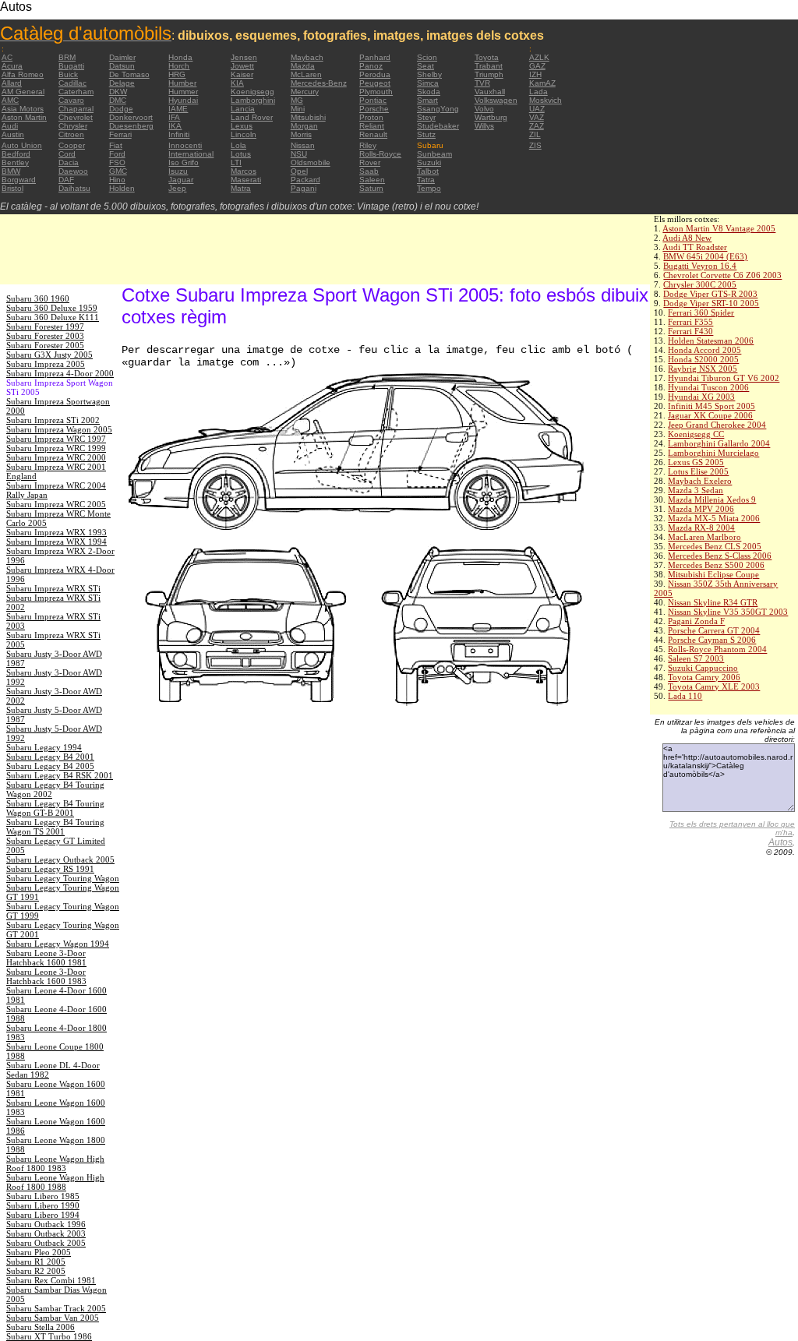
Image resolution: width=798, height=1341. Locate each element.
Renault (373, 134)
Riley (367, 145)
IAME (178, 108)
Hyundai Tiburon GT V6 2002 (723, 378)
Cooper (71, 145)
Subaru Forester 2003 (45, 336)
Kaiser (242, 74)
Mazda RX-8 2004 (701, 527)
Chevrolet (75, 117)
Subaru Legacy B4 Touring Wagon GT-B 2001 (55, 808)
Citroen (71, 134)
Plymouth (376, 91)
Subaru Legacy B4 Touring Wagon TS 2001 (55, 826)
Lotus (241, 154)
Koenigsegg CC (696, 434)
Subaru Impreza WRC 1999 (56, 448)
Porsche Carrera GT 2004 (714, 630)
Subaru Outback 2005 (46, 1242)
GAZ (537, 66)
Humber (182, 83)
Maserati (246, 179)
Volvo (484, 108)
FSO (117, 162)
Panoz (371, 66)
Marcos (243, 171)
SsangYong (438, 108)
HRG (176, 74)
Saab (369, 171)
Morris (301, 134)
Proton (371, 117)
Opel (299, 171)
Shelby (429, 74)
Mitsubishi (308, 117)
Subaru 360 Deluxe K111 (52, 317)
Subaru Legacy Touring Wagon (62, 878)
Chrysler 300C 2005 (699, 284)
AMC (10, 100)
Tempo (429, 188)
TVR (482, 83)
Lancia (243, 108)
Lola (238, 145)
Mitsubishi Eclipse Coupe (713, 574)
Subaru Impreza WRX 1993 (56, 532)
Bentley (15, 162)
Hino (117, 179)
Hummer (183, 91)
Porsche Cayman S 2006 (712, 639)
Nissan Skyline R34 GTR (712, 602)
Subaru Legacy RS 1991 (50, 868)
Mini (298, 108)
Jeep (177, 188)
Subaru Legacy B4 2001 (50, 756)
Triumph (489, 74)
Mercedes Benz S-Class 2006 (720, 555)
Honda (180, 57)
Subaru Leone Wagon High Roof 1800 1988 (55, 1182)
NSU (299, 154)
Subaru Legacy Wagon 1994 (57, 943)
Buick (68, 74)
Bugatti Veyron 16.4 (699, 265)
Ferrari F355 (690, 321)
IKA (175, 126)
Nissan (303, 145)
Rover (369, 162)
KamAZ (542, 83)
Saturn (371, 188)
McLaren (306, 74)
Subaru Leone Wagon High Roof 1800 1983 (55, 1163)
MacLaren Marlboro (704, 537)
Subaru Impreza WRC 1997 (56, 438)
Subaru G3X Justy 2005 (49, 354)
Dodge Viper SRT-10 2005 (711, 303)
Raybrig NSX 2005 (702, 368)
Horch (178, 66)
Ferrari (120, 134)
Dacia (68, 162)
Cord (67, 154)
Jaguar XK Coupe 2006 (710, 415)
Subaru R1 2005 (35, 1261)
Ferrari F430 (690, 331)
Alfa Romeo (23, 74)
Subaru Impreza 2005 (45, 364)
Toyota (487, 57)
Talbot (428, 171)
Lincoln (243, 134)
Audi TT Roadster (694, 247)
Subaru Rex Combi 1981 (51, 1280)
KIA (237, 83)
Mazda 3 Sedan (695, 490)
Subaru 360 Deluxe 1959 (51, 307)
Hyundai (183, 100)
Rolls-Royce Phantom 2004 (717, 649)
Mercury (305, 91)
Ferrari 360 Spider (701, 312)
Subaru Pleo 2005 (38, 1252)
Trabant (489, 66)
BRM (67, 57)
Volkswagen (496, 100)
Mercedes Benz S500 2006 (716, 565)
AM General (23, 91)
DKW (118, 91)
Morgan (304, 126)
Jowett (242, 66)
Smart (427, 100)
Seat (425, 66)
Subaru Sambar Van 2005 (52, 1317)
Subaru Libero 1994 (42, 1214)
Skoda (428, 91)
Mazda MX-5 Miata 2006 (714, 518)
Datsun (122, 66)
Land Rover (252, 117)
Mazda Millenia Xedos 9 (712, 499)
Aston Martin (24, 117)
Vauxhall (490, 91)
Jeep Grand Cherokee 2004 (717, 424)
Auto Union (22, 145)
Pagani (303, 188)
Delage (122, 83)
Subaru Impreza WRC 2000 (56, 457)
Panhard (374, 57)
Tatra (426, 179)
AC (7, 57)
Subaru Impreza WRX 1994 (56, 541)
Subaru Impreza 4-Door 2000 (60, 373)
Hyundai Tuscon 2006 (708, 387)
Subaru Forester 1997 (45, 326)
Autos (780, 842)
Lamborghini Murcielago (713, 452)
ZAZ (536, 126)
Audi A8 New (686, 237)
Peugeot (374, 83)
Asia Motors (23, 108)
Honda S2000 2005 (703, 359)
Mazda (303, 66)
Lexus (241, 126)
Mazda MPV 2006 (701, 508)
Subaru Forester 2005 (45, 345)
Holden (122, 188)
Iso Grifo (183, 162)
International (191, 154)
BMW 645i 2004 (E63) (705, 256)
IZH (535, 74)
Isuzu (178, 171)
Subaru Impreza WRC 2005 (56, 504)
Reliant (371, 126)
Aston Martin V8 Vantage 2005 (718, 228)
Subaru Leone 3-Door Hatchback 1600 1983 (46, 976)
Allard (12, 83)
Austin (13, 134)
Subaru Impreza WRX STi (53, 588)
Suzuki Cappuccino (703, 667)
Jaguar (180, 179)
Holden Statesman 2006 (711, 340)
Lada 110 (685, 695)
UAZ (537, 108)
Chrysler (72, 126)
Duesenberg (131, 126)
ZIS (535, 145)
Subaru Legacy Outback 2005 (60, 859)
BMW (11, 171)
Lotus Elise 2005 (698, 471)
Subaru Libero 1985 (42, 1196)
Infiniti (178, 134)
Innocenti (185, 145)
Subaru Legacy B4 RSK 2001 (59, 775)
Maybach (307, 57)
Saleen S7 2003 (696, 658)
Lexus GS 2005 (696, 462)
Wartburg (491, 117)
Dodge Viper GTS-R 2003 (710, 293)
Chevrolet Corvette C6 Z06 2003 (722, 275)
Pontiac (373, 100)
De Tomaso (129, 74)
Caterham (76, 91)
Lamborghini (253, 100)
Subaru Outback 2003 (46, 1233)
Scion (427, 57)
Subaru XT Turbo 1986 (49, 1336)
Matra (241, 188)
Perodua (374, 74)
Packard (305, 179)
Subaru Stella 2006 (40, 1327)
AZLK (539, 57)
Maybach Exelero (700, 480)
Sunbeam (434, 154)
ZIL (535, 134)
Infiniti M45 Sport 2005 (711, 406)
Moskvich (545, 100)
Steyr (426, 117)
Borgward (19, 179)
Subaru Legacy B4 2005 (50, 766)
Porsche (374, 108)
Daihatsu (74, 188)
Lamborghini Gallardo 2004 (719, 443)
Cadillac (72, 83)
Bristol (12, 188)
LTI (236, 162)
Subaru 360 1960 (37, 298)
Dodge (121, 108)
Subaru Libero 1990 (42, 1205)
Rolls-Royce (380, 154)
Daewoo (73, 171)
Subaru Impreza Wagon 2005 (59, 429)
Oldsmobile (310, 162)
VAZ (536, 117)
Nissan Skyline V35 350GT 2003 (728, 611)
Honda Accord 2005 (704, 350)
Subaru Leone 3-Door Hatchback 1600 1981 (46, 957)
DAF (66, 179)
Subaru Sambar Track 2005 (56, 1308)
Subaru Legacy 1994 (44, 747)
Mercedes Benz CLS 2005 (714, 546)
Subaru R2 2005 (35, 1271)
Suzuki (429, 162)
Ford (117, 154)
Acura (12, 66)
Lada (538, 91)
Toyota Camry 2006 (704, 677)
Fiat (115, 145)
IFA (174, 117)
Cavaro (71, 100)
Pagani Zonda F (696, 621)
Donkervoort (131, 117)
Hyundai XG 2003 (701, 396)
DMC (117, 100)
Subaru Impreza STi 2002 (53, 420)
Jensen (244, 57)
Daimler (122, 57)
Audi (10, 126)
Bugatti (71, 66)
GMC (118, 171)
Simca (428, 83)
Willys (484, 126)
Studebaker (438, 126)
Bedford (16, 154)
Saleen (372, 179)
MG (297, 100)
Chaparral (76, 108)
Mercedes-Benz (319, 83)
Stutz (426, 134)
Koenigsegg (252, 91)
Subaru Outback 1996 (46, 1224)
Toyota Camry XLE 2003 (714, 686)
